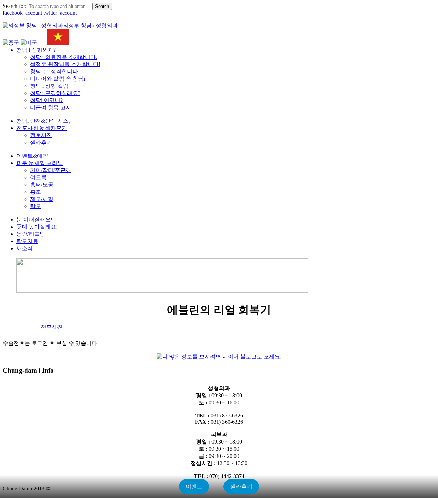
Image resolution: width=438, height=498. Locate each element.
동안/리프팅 (30, 234)
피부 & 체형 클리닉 (39, 163)
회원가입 (423, 30)
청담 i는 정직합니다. (54, 71)
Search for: (14, 6)
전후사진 (41, 135)
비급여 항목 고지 (50, 107)
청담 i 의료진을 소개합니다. (63, 57)
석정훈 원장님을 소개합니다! (65, 64)
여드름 (38, 177)
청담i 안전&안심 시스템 (45, 121)
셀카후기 (41, 142)
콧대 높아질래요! (37, 227)
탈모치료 (27, 241)
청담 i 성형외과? (36, 50)
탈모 (35, 206)
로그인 (402, 30)
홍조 (35, 192)
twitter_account (60, 13)
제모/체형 (41, 199)
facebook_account (22, 13)
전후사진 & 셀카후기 (41, 128)
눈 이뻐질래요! (34, 219)
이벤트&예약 (32, 156)
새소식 (24, 248)
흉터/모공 (41, 184)
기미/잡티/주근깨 (50, 170)
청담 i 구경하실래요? (55, 93)
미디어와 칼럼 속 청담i (57, 79)
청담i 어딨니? (46, 100)
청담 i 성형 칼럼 (49, 86)
